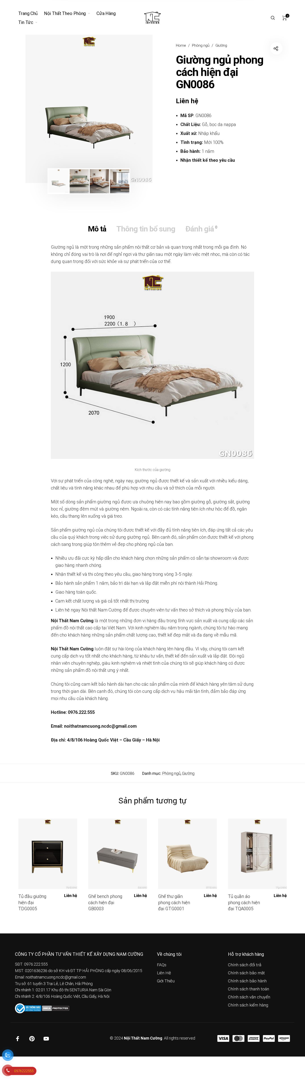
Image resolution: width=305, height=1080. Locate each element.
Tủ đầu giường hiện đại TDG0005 (32, 902)
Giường (221, 45)
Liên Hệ (164, 973)
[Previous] (41, 109)
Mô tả (97, 228)
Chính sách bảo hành (247, 981)
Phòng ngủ (200, 45)
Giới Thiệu (166, 981)
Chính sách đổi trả (244, 964)
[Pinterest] (32, 1038)
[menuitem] (31, 13)
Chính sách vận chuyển (249, 997)
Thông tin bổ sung (145, 228)
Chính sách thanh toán (248, 989)
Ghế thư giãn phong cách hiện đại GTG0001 (174, 902)
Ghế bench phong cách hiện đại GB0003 (105, 902)
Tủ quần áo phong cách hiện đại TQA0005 (244, 902)
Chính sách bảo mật (246, 973)
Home (181, 45)
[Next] (137, 109)
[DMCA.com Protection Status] (55, 1008)
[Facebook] (17, 1038)
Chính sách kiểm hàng (248, 1005)
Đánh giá (201, 228)
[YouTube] (46, 1038)
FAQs (161, 964)
